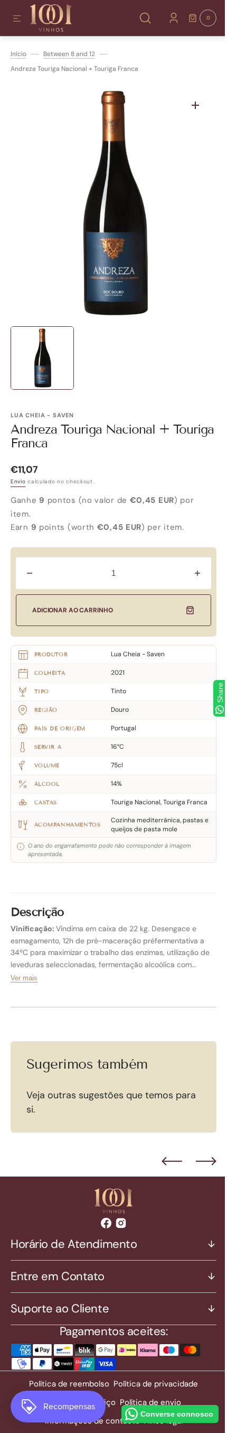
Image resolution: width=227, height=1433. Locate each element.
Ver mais (24, 985)
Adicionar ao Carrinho (72, 610)
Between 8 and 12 (69, 54)
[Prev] (164, 1168)
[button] (17, 19)
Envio (18, 481)
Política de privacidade (152, 1391)
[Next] (198, 1168)
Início (18, 54)
